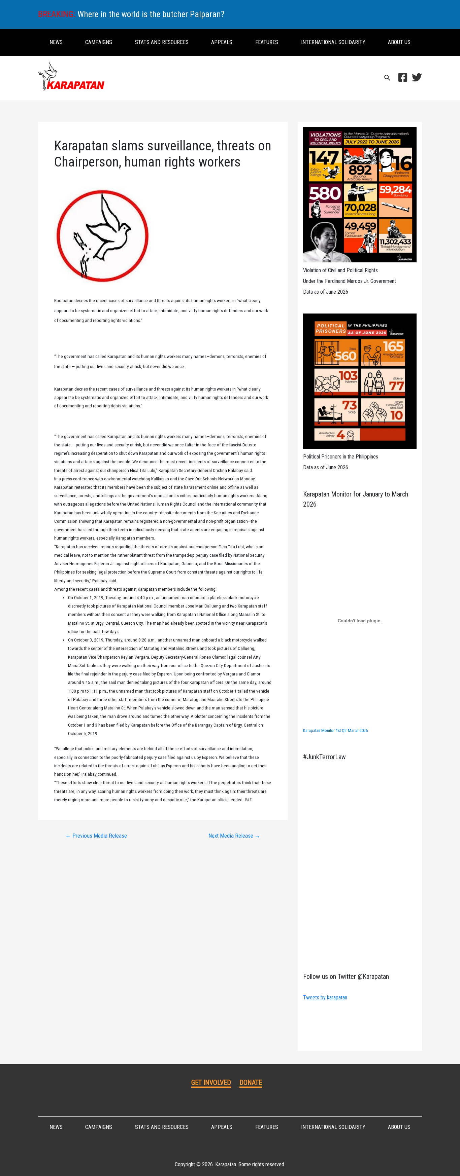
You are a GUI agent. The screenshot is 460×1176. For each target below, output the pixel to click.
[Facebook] (403, 77)
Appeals (221, 42)
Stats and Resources (162, 42)
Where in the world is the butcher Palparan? (150, 14)
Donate (250, 1082)
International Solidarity (333, 42)
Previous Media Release (96, 836)
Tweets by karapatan (325, 997)
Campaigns (98, 42)
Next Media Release (234, 836)
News (56, 42)
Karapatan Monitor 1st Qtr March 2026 (335, 730)
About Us (399, 42)
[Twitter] (417, 77)
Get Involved (211, 1082)
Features (266, 42)
